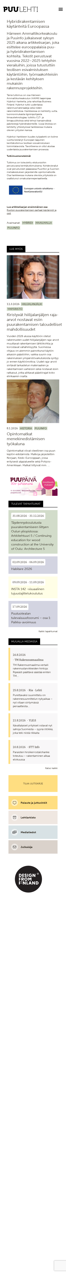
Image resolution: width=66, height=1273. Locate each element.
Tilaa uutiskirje (33, 783)
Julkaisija (26, 847)
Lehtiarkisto (28, 817)
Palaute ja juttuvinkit (34, 802)
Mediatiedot (28, 832)
